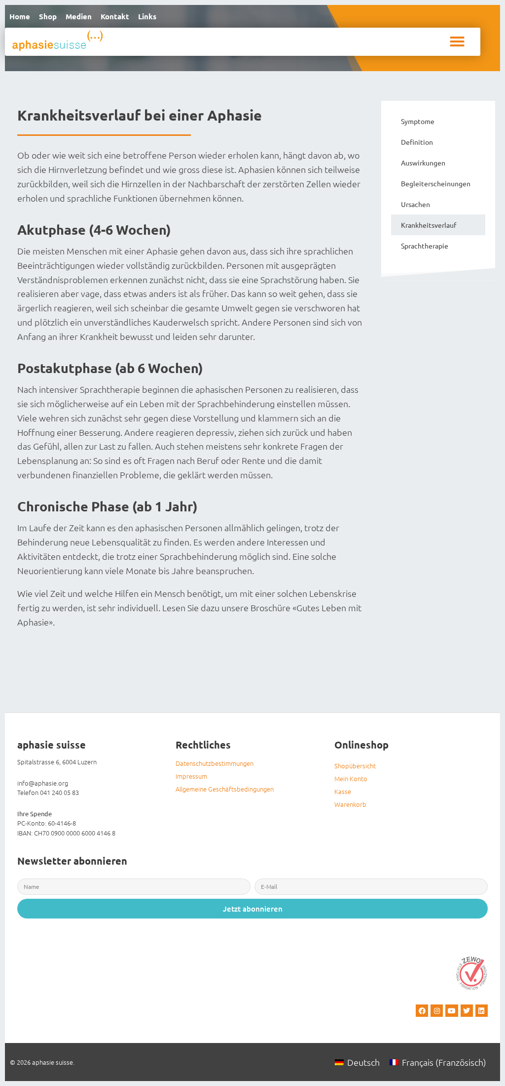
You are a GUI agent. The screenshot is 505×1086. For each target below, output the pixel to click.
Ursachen (415, 204)
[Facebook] (422, 1010)
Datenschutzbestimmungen (214, 763)
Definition (417, 141)
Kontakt (115, 16)
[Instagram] (437, 1010)
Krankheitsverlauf (428, 224)
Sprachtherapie (424, 245)
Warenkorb (350, 804)
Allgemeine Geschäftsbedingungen (225, 789)
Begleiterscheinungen (435, 183)
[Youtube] (451, 1010)
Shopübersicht (355, 765)
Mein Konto (350, 778)
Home (19, 16)
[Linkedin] (481, 1010)
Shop (48, 16)
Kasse (342, 791)
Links (147, 16)
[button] (457, 41)
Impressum (191, 776)
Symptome (417, 121)
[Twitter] (467, 1010)
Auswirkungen (423, 162)
